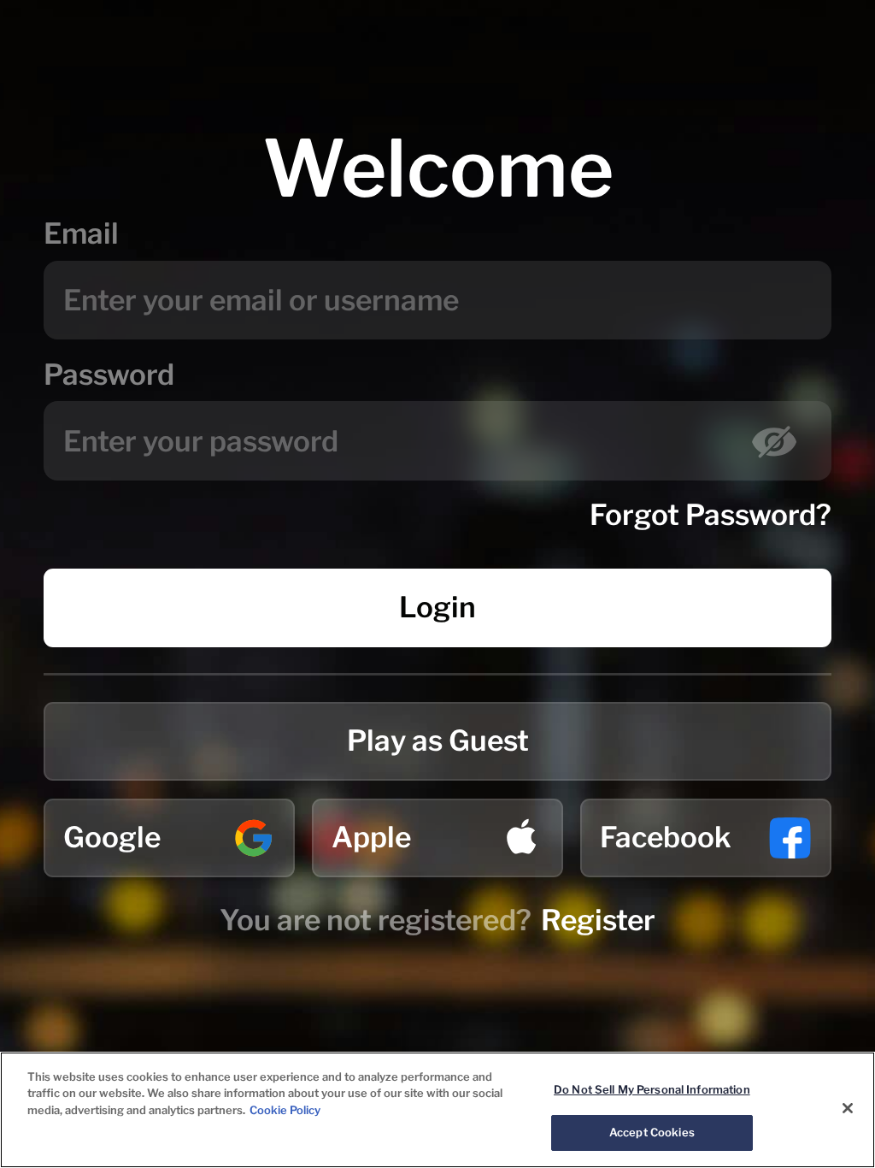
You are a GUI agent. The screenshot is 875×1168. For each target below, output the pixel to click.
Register (598, 920)
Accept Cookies (652, 1132)
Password (109, 374)
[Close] (847, 1108)
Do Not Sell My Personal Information (652, 1089)
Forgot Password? (710, 515)
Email (81, 233)
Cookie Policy (285, 1110)
